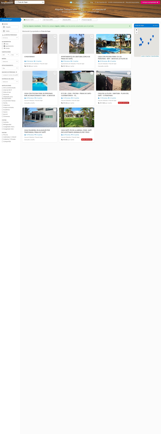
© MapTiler (147, 56)
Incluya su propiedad (149, 2)
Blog (91, 2)
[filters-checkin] (4, 27)
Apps (85, 2)
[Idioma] (72, 2)
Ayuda (78, 2)
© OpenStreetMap (154, 56)
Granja (7, 48)
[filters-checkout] (4, 31)
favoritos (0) (102, 2)
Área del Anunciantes (132, 2)
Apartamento (9, 46)
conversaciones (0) (117, 2)
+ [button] (136, 30)
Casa (6, 44)
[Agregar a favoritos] (55, 36)
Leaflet (142, 56)
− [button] (136, 32)
